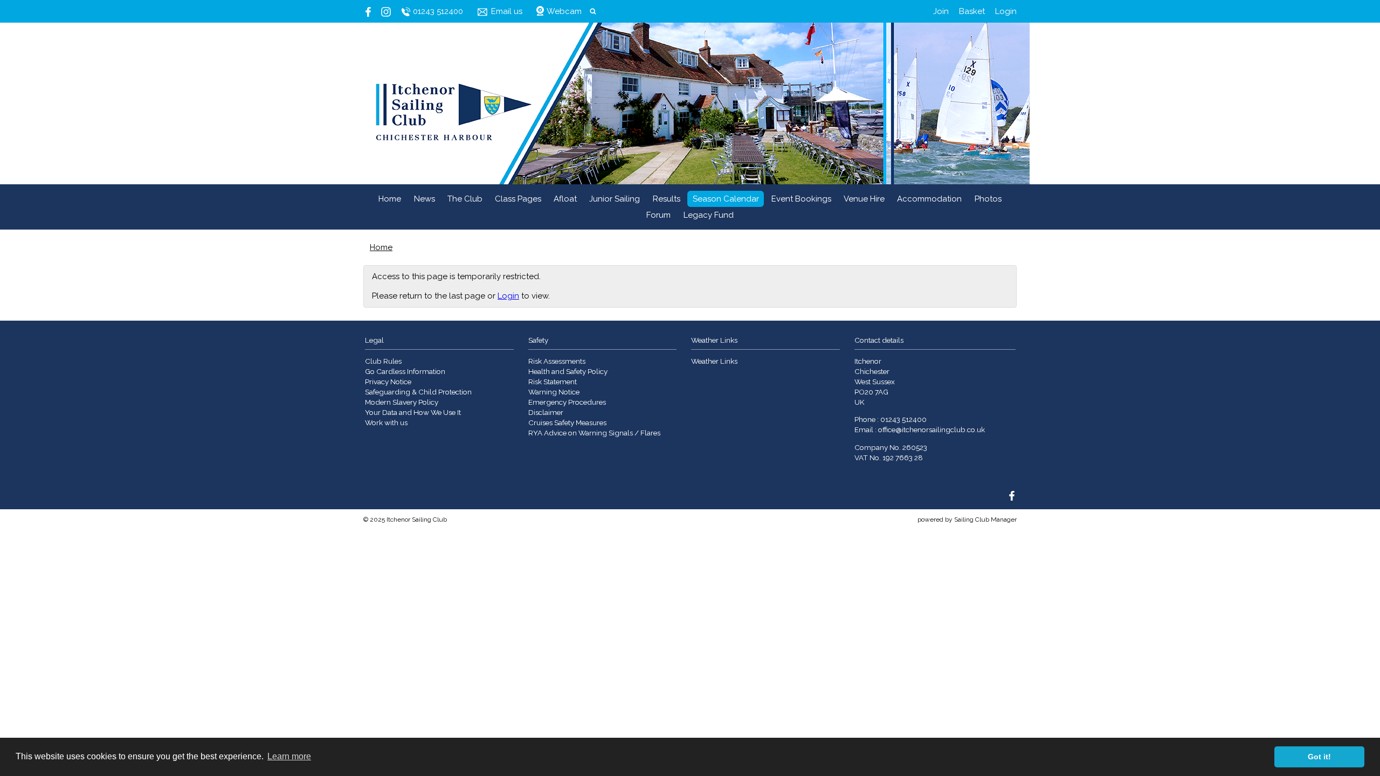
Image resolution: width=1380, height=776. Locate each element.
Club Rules (383, 361)
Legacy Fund (709, 215)
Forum (658, 215)
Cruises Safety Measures (567, 422)
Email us (506, 11)
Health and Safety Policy (568, 371)
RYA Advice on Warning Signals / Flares (594, 432)
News (424, 199)
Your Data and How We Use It (413, 412)
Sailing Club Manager (985, 519)
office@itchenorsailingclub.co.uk (931, 429)
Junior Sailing (614, 199)
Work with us (386, 422)
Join (941, 11)
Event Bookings (801, 199)
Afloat (565, 199)
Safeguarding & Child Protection (418, 391)
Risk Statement (552, 381)
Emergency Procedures (567, 402)
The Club (464, 199)
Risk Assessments (556, 361)
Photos (988, 199)
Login (1006, 11)
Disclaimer (545, 412)
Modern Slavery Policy (401, 402)
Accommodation (929, 199)
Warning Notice (553, 391)
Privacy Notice (388, 381)
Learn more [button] (289, 756)
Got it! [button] (1319, 756)
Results (666, 199)
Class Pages (518, 199)
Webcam (564, 11)
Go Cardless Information (405, 371)
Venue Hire (864, 199)
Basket (972, 11)
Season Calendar (726, 199)
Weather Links (714, 361)
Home (389, 199)
